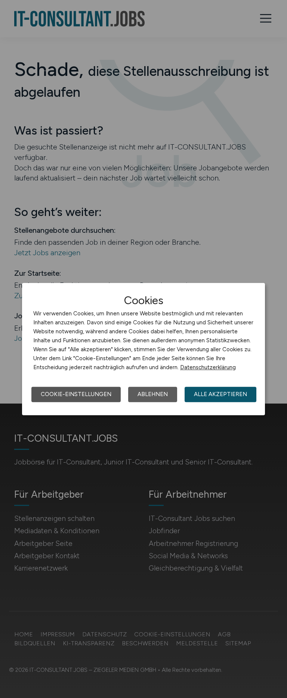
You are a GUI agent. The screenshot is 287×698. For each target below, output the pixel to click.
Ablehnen (153, 394)
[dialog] (143, 349)
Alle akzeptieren (220, 394)
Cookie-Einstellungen (76, 394)
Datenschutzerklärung (208, 367)
